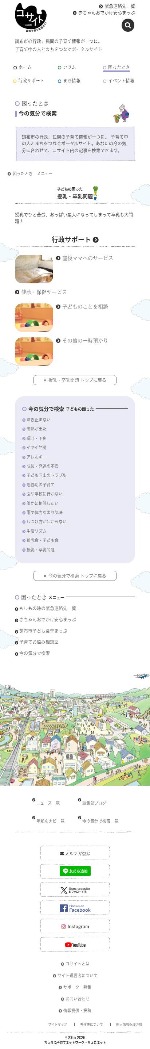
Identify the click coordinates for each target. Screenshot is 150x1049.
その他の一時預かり (85, 340)
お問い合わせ (78, 999)
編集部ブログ (94, 803)
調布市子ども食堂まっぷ (43, 631)
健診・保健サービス (44, 292)
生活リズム (37, 531)
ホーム (25, 67)
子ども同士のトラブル (46, 475)
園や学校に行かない (45, 494)
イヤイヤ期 (36, 447)
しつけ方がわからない (47, 522)
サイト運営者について (78, 975)
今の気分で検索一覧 (100, 821)
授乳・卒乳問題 (41, 550)
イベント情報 (121, 81)
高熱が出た (37, 429)
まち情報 (71, 81)
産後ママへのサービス (87, 258)
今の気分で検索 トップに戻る (77, 576)
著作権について (91, 1024)
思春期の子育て (41, 485)
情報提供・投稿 (77, 1010)
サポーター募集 (77, 987)
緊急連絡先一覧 (119, 6)
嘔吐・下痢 (37, 438)
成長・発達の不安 (43, 466)
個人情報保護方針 (129, 1024)
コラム (69, 67)
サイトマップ (57, 1024)
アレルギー (37, 457)
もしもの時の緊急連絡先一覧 (47, 608)
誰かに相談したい (43, 503)
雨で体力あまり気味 (45, 512)
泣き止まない (39, 420)
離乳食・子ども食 (43, 540)
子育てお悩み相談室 (39, 642)
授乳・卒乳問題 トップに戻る (77, 380)
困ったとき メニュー (32, 174)
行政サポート (31, 81)
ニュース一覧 (48, 803)
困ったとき (119, 67)
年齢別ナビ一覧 (50, 821)
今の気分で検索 (34, 653)
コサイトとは (78, 964)
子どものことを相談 (85, 306)
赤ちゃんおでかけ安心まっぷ (106, 13)
